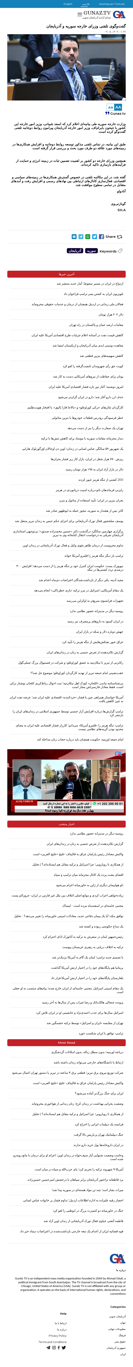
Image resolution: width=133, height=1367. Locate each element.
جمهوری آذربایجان (116, 1347)
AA (118, 107)
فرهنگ (122, 1335)
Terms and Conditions (52, 1342)
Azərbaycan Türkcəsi (111, 3)
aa (110, 107)
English (68, 3)
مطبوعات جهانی (117, 1329)
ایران (123, 1354)
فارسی (85, 3)
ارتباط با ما (60, 1323)
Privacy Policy (57, 1335)
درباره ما (61, 1329)
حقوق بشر (120, 1341)
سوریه (91, 251)
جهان (123, 1322)
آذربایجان (75, 251)
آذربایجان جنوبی (117, 1316)
